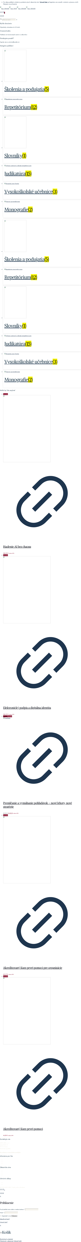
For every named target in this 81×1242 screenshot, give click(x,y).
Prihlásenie (14, 1216)
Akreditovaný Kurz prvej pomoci (23, 1129)
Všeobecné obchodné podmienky (12, 1162)
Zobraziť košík (18, 1241)
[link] (16, 20)
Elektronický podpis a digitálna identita (27, 708)
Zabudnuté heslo (7, 1175)
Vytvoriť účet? (4, 1222)
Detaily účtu (6, 1173)
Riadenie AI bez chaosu (17, 546)
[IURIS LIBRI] (17, 9)
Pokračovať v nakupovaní (7, 1241)
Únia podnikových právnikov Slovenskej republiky (16, 1184)
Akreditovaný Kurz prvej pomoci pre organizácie (32, 968)
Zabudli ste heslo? (5, 1219)
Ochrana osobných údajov (10, 1160)
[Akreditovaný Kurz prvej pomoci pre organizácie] (27, 883)
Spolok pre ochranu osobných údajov (13, 1182)
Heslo (2, 1213)
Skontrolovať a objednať (6, 1239)
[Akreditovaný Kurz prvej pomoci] (27, 1044)
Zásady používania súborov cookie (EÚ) (13, 1164)
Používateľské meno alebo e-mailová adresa (12, 1209)
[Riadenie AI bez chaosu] (27, 462)
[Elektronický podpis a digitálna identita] (27, 623)
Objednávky (6, 1171)
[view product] (42, 540)
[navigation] (40, 1233)
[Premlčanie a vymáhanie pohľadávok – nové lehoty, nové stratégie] (6, 718)
